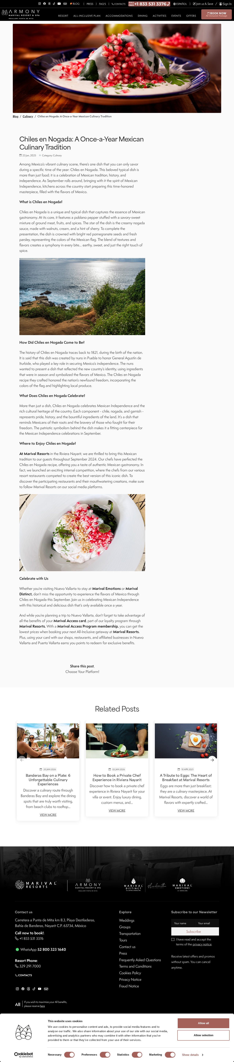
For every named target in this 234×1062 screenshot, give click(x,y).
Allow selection (203, 1035)
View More (48, 815)
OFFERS (191, 15)
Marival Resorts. (32, 626)
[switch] (105, 1055)
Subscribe (194, 931)
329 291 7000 (29, 966)
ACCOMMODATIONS (119, 15)
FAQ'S (102, 3)
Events (176, 15)
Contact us (127, 946)
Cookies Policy (130, 972)
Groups (125, 927)
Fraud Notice (129, 986)
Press (90, 3)
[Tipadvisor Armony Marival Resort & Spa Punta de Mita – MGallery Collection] (65, 3)
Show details (190, 1054)
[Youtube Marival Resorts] (39, 988)
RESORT (63, 15)
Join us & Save (204, 4)
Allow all (203, 1023)
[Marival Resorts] (35, 884)
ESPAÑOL (181, 3)
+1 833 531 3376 (30, 938)
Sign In (227, 4)
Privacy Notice (130, 979)
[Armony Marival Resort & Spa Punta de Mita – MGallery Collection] (87, 884)
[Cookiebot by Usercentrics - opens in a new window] (24, 1055)
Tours (123, 940)
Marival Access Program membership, (88, 626)
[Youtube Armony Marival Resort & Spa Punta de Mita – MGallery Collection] (59, 3)
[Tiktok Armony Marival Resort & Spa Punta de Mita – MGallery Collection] (54, 3)
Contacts (119, 4)
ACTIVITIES (159, 15)
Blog (15, 116)
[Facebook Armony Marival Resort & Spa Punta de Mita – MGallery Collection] (44, 3)
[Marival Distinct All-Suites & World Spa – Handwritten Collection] (145, 884)
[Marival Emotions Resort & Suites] (183, 884)
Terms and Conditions (135, 966)
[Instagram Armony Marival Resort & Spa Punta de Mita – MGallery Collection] (39, 3)
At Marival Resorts (34, 453)
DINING (143, 15)
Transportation (130, 933)
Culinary (28, 116)
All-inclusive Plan (87, 15)
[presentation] (22, 760)
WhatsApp (43, 949)
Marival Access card (70, 620)
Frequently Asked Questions (140, 960)
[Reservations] (149, 3)
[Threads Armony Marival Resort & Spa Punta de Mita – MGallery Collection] (49, 3)
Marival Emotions (106, 588)
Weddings (126, 920)
